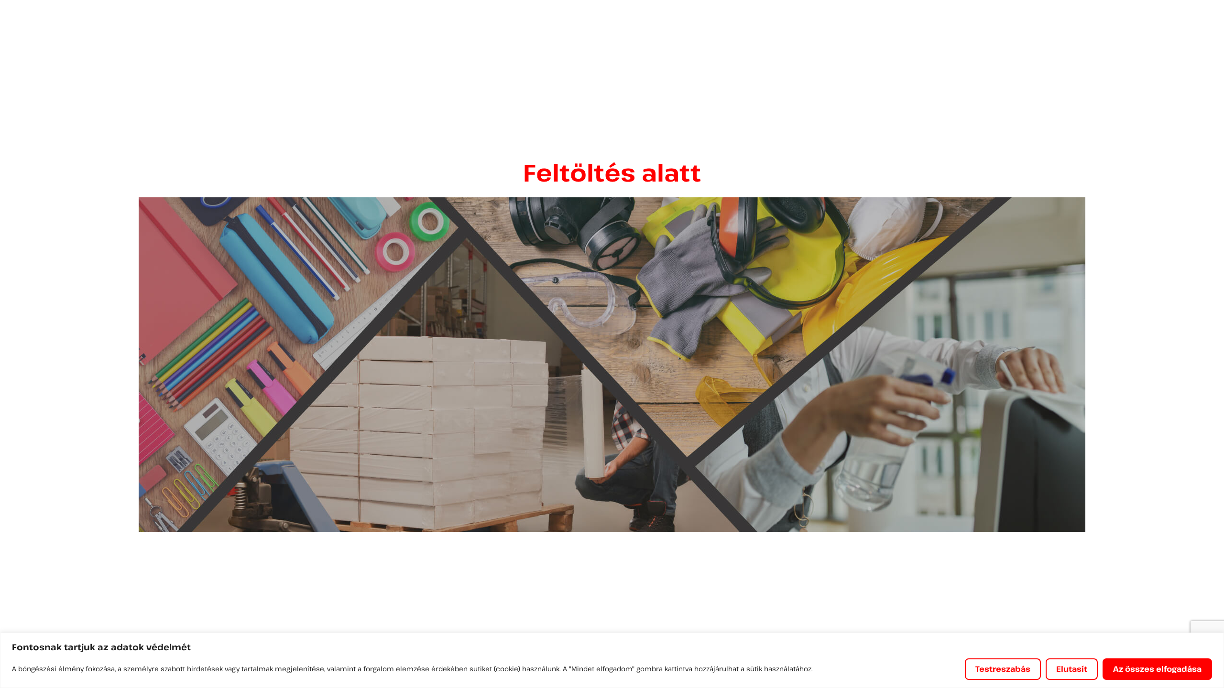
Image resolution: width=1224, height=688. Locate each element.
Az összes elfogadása (1157, 669)
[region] (612, 660)
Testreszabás (1002, 669)
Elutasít (1071, 669)
